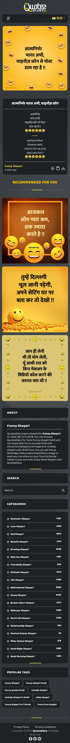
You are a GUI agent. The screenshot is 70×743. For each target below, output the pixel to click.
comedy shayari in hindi (17, 697)
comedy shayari (39, 690)
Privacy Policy (21, 727)
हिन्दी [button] (59, 18)
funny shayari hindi (36, 683)
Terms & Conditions (45, 727)
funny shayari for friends (18, 704)
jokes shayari (42, 697)
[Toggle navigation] (8, 18)
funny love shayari (47, 704)
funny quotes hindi (15, 690)
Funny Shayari (14, 166)
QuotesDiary (40, 731)
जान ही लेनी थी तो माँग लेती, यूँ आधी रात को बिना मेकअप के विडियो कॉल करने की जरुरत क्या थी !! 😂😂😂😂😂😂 (35, 368)
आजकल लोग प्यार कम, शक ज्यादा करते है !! (35, 231)
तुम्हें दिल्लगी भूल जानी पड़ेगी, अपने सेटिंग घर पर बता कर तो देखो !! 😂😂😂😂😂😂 (35, 299)
